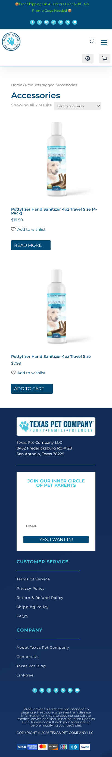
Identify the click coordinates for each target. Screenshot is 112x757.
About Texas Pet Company (43, 647)
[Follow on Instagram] (46, 22)
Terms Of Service (33, 579)
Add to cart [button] (29, 388)
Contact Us (27, 656)
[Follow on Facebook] (32, 22)
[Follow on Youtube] (74, 22)
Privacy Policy (31, 588)
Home (16, 85)
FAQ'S (23, 616)
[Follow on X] (39, 22)
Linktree (25, 675)
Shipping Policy (33, 607)
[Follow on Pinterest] (60, 22)
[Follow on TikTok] (53, 22)
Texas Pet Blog (31, 666)
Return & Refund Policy (40, 597)
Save (22, 119)
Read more (28, 245)
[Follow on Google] (67, 22)
